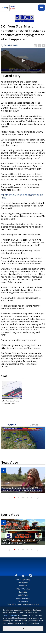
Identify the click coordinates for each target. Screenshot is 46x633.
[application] (23, 60)
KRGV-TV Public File (23, 589)
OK (23, 629)
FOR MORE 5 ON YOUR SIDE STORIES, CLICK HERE (22, 196)
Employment (23, 583)
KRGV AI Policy (23, 595)
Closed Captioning (23, 580)
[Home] (17, 8)
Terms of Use (23, 601)
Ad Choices (23, 586)
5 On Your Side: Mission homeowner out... (11, 402)
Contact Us (23, 592)
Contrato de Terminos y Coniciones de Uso (23, 604)
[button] (23, 60)
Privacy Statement (23, 598)
